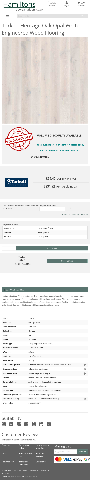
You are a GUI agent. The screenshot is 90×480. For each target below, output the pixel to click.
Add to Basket (52, 248)
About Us (6, 445)
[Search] (82, 16)
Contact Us (41, 461)
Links (4, 453)
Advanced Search (21, 20)
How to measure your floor (74, 214)
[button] (86, 39)
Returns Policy (8, 461)
